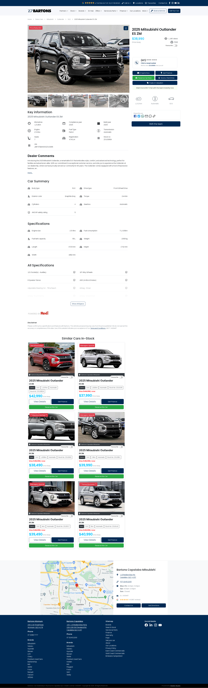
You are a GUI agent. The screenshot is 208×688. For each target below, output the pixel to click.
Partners (63, 11)
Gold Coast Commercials (115, 653)
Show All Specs (78, 304)
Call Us (126, 3)
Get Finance (167, 73)
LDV (29, 654)
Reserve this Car (51, 407)
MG (29, 664)
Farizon (30, 675)
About (108, 643)
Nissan (30, 651)
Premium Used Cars (35, 659)
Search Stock (111, 627)
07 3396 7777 (33, 635)
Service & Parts (110, 11)
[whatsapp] (142, 116)
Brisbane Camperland (114, 656)
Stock (72, 11)
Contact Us (163, 3)
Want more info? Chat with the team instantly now (155, 88)
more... (30, 173)
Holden (69, 662)
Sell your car (110, 640)
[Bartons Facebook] (170, 3)
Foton (30, 669)
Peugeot (70, 667)
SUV (69, 19)
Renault (30, 672)
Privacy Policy (111, 648)
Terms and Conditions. (98, 328)
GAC (68, 672)
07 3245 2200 (72, 637)
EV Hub (91, 11)
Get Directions (153, 605)
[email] (146, 116)
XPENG (30, 677)
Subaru (30, 646)
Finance (123, 11)
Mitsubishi (50, 19)
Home (30, 19)
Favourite (169, 45)
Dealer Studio (175, 686)
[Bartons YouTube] (176, 3)
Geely (69, 675)
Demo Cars (39, 19)
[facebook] (135, 116)
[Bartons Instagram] (172, 3)
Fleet (107, 638)
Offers (97, 11)
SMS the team (156, 124)
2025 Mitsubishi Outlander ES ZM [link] (85, 19)
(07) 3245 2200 (126, 582)
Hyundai (31, 649)
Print (176, 42)
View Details (40, 401)
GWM (30, 667)
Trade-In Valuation (156, 83)
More (144, 11)
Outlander (60, 19)
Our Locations (135, 11)
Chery (30, 656)
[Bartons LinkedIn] (178, 3)
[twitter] (139, 116)
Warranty (109, 635)
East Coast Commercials (115, 651)
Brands (81, 11)
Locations (139, 3)
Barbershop (32, 662)
